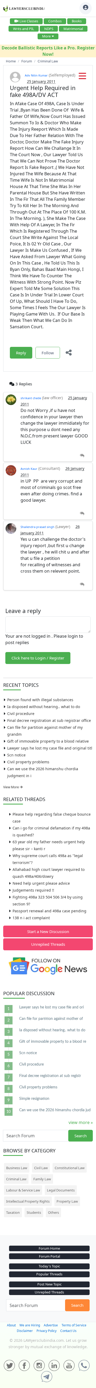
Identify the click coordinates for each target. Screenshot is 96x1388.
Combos (55, 21)
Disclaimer (25, 1331)
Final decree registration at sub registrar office (49, 720)
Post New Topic (49, 1284)
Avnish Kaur (29, 469)
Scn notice (16, 754)
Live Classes (28, 21)
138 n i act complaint (31, 917)
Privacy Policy (47, 1331)
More (46, 36)
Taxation (13, 1212)
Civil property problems (28, 761)
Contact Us (68, 1331)
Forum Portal (49, 1256)
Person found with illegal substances (40, 699)
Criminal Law (16, 1179)
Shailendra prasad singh (37, 527)
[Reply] (82, 456)
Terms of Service (74, 1325)
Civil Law (41, 1167)
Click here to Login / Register (37, 658)
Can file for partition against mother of (51, 1019)
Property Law (67, 1201)
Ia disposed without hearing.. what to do (43, 706)
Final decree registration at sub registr (50, 1076)
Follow (48, 352)
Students (34, 1212)
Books (77, 21)
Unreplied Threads (48, 944)
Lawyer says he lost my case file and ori (51, 1007)
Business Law (16, 1167)
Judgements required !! (33, 890)
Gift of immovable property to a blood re (52, 1042)
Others (53, 1212)
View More (11, 787)
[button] (82, 77)
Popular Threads (49, 1274)
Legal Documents (61, 1190)
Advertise (51, 1325)
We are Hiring (29, 1325)
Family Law (42, 1179)
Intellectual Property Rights (28, 1201)
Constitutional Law (70, 1167)
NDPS (48, 28)
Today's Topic (49, 1266)
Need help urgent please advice (41, 883)
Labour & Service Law (23, 1190)
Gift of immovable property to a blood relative (48, 741)
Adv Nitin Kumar (36, 75)
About (11, 1325)
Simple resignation (34, 1099)
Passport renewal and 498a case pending (49, 910)
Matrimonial (73, 28)
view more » (81, 1122)
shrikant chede (31, 398)
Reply (21, 352)
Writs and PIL (23, 28)
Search (80, 1135)
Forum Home (49, 1248)
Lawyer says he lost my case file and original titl (49, 748)
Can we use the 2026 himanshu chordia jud (55, 1110)
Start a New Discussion (48, 931)
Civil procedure (20, 713)
